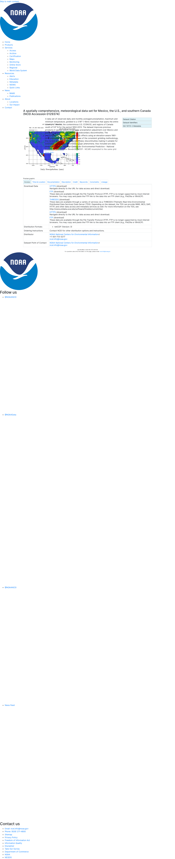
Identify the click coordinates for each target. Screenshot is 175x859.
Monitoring (14, 62)
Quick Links (15, 87)
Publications (15, 96)
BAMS (12, 93)
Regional (13, 67)
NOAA (7, 854)
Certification (15, 56)
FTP (51, 191)
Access (13, 50)
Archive (13, 53)
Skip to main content (9, 1)
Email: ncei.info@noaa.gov (16, 828)
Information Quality (13, 843)
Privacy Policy (11, 837)
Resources (9, 73)
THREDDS (54, 199)
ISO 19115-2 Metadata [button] (132, 126)
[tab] (27, 182)
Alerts (12, 76)
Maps (12, 59)
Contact (8, 107)
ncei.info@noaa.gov (58, 239)
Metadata (14, 82)
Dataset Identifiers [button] (130, 123)
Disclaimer (9, 846)
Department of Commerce (17, 851)
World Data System (18, 70)
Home (7, 42)
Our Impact (15, 104)
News (7, 90)
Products (9, 45)
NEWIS (13, 85)
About (7, 99)
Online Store (15, 65)
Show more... (50, 152)
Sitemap (8, 834)
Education (14, 79)
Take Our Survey (12, 849)
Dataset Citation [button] (129, 119)
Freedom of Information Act (17, 840)
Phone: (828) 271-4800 (15, 831)
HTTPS (53, 186)
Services (8, 47)
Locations (14, 102)
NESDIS (8, 857)
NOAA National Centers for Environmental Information (74, 234)
